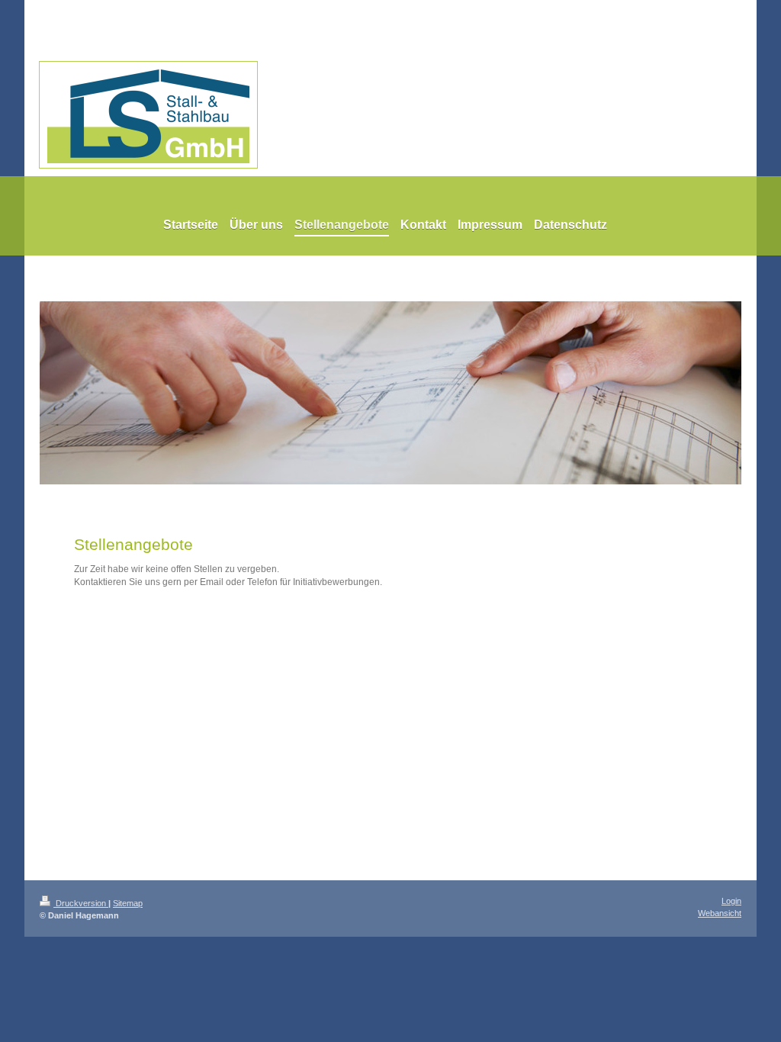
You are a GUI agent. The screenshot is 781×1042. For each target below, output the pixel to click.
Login (731, 900)
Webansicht (719, 913)
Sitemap (128, 903)
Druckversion (80, 903)
